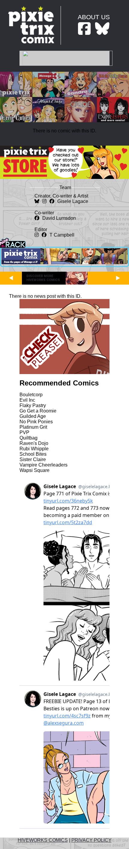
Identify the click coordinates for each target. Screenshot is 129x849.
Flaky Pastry (33, 405)
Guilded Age (33, 416)
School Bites (33, 454)
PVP (24, 432)
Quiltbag (29, 437)
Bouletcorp (31, 394)
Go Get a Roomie (38, 410)
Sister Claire (33, 459)
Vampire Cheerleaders (44, 464)
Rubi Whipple (34, 448)
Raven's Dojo (34, 443)
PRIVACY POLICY (91, 840)
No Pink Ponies (36, 421)
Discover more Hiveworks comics (43, 278)
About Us (94, 17)
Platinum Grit (33, 427)
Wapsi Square (35, 470)
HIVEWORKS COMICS (43, 840)
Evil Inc (27, 400)
